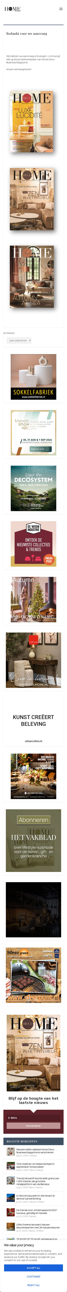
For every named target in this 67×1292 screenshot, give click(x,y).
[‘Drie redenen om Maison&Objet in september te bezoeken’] (11, 1166)
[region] (33, 1266)
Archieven (9, 333)
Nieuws (33, 1155)
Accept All (33, 1267)
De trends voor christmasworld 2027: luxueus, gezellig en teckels (36, 1212)
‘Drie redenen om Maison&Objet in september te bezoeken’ (35, 1165)
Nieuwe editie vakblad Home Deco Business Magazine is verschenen (35, 1151)
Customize (33, 1276)
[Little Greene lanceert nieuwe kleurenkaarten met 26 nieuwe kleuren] (11, 1227)
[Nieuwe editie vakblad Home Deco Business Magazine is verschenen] (11, 1152)
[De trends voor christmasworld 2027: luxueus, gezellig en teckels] (11, 1212)
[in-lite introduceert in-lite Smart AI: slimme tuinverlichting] (11, 1198)
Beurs (32, 1170)
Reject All (33, 1285)
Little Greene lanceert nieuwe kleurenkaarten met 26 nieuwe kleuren (38, 1226)
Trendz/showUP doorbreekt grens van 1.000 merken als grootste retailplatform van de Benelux (37, 1181)
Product (40, 1201)
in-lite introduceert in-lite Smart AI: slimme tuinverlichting (35, 1197)
